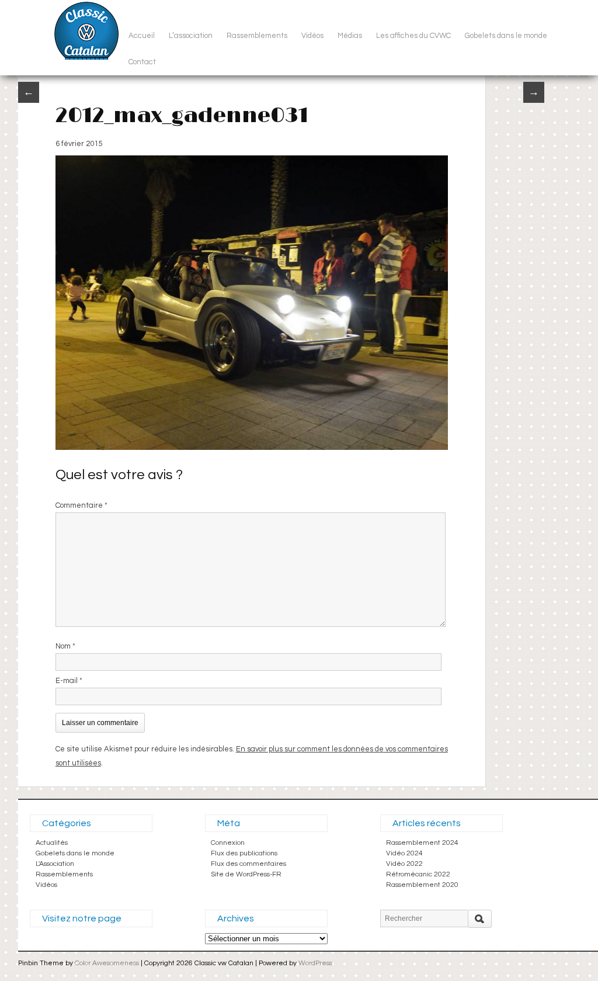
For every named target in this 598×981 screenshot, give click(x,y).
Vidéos (312, 36)
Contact (142, 62)
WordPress (315, 963)
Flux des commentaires (248, 864)
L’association (191, 36)
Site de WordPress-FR (246, 874)
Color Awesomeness (107, 963)
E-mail (68, 681)
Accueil (141, 36)
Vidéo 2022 (404, 864)
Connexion (228, 843)
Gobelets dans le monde (506, 36)
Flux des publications (244, 853)
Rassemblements (257, 36)
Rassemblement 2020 (422, 885)
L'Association (55, 864)
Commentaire (81, 505)
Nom (65, 646)
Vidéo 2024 (404, 853)
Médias (350, 36)
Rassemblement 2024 (422, 843)
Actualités (52, 843)
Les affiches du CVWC (413, 36)
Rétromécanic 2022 (418, 874)
